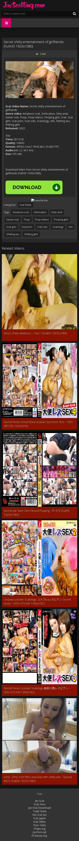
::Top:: (39, 794)
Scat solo (42, 226)
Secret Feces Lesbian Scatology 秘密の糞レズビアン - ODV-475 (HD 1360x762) (37, 690)
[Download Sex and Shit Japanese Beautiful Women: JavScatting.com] (24, 5)
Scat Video (25, 204)
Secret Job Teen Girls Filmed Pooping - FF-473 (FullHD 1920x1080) (37, 512)
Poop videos (42, 219)
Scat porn (26, 226)
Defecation (40, 212)
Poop (27, 219)
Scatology (58, 226)
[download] (34, 187)
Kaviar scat (12, 219)
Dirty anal (56, 212)
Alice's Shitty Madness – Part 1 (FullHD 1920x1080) (35, 333)
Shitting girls (31, 234)
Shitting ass (12, 234)
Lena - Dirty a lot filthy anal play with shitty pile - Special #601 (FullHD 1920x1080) (38, 779)
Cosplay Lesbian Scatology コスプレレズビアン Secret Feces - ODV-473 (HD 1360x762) (37, 601)
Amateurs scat (21, 212)
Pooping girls (61, 219)
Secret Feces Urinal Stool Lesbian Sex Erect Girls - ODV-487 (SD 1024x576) (38, 424)
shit (71, 226)
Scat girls (11, 226)
